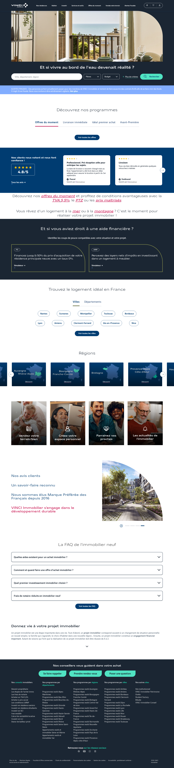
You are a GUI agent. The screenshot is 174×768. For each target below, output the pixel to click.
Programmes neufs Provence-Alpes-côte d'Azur (85, 739)
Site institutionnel (142, 688)
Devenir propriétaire (19, 688)
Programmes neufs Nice (114, 713)
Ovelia (138, 694)
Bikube (138, 699)
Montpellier (86, 313)
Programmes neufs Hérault (53, 716)
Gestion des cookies (99, 760)
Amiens (58, 323)
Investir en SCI (17, 710)
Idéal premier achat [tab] (104, 122)
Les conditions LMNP (20, 702)
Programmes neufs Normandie (86, 721)
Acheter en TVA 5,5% (19, 697)
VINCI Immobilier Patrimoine (147, 691)
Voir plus (74, 90)
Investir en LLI (17, 718)
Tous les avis (17, 182)
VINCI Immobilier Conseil (145, 702)
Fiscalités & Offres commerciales (43, 760)
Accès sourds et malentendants (19, 762)
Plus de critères (131, 76)
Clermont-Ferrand (82, 323)
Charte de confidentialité (62, 760)
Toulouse (108, 313)
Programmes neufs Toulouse (116, 721)
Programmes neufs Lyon (114, 707)
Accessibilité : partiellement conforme (119, 760)
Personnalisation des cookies (82, 760)
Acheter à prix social (19, 699)
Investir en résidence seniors (23, 705)
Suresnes (63, 313)
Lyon (40, 323)
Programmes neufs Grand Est (85, 707)
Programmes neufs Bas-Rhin (54, 697)
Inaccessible (16, 713)
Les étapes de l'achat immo (22, 691)
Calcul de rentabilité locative (23, 716)
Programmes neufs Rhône (53, 721)
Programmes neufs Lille (114, 710)
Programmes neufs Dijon (114, 702)
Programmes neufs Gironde (53, 705)
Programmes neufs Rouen (115, 716)
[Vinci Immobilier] (19, 6)
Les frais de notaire (19, 694)
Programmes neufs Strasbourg (117, 718)
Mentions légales (25, 760)
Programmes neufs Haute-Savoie (56, 713)
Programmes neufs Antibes (115, 688)
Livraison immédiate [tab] (75, 122)
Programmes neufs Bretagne (85, 699)
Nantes (43, 313)
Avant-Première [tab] (129, 122)
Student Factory (142, 697)
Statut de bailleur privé (20, 721)
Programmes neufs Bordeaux (116, 694)
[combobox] (47, 77)
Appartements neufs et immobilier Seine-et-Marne (53, 731)
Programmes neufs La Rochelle (117, 705)
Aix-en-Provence (111, 323)
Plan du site (13, 760)
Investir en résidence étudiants (24, 707)
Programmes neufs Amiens (115, 691)
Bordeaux (129, 313)
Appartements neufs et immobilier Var (51, 736)
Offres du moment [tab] (46, 122)
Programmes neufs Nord (52, 718)
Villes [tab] (76, 301)
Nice (134, 323)
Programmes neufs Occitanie (85, 729)
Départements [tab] (92, 301)
